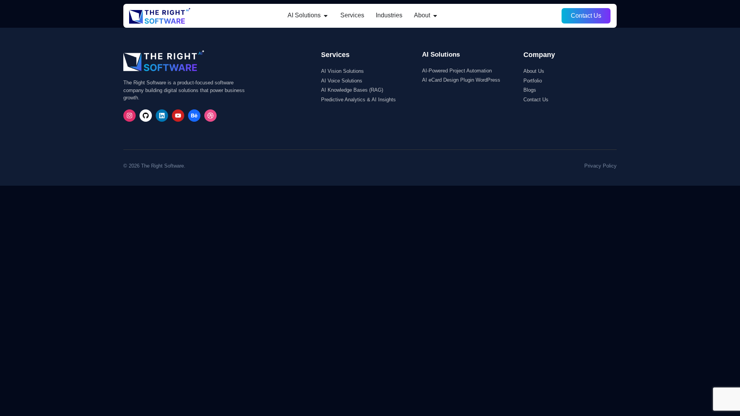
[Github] (146, 115)
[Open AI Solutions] (326, 15)
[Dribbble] (210, 115)
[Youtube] (178, 115)
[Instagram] (129, 115)
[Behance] (194, 115)
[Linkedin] (162, 115)
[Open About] (435, 15)
